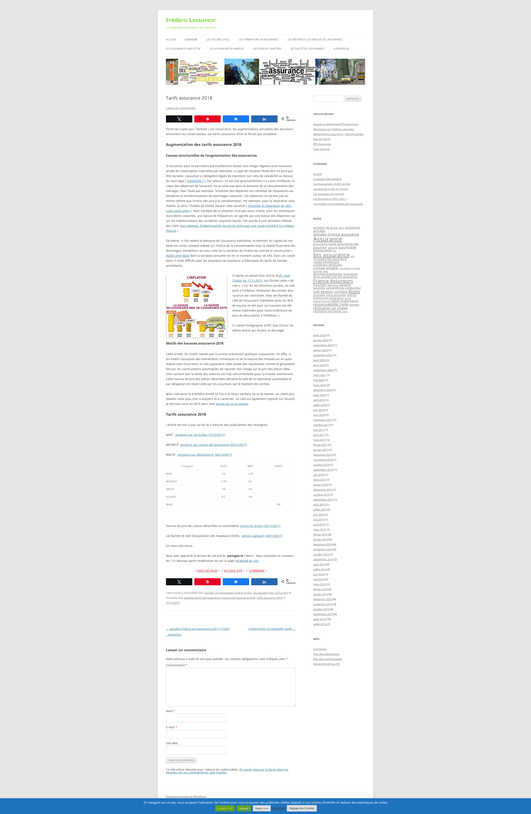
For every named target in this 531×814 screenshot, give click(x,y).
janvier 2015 (320, 539)
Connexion (320, 649)
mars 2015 (319, 529)
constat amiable (325, 268)
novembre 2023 (322, 355)
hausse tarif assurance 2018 (238, 598)
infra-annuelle (336, 295)
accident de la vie (325, 228)
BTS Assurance (322, 144)
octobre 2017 (321, 425)
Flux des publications (326, 654)
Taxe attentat (321, 149)
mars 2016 (319, 480)
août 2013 (319, 619)
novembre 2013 (322, 604)
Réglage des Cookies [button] (301, 808)
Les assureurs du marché (227, 48)
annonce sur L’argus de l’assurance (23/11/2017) (213, 445)
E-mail (171, 727)
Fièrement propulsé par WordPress (186, 796)
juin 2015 (318, 514)
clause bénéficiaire (326, 262)
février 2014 (320, 589)
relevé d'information (345, 301)
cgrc (353, 256)
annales (319, 231)
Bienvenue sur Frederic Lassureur (333, 129)
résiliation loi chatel (330, 308)
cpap (325, 271)
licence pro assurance (328, 298)
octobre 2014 (321, 554)
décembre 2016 (322, 455)
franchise (319, 285)
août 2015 (319, 504)
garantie (345, 285)
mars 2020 (319, 385)
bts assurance (331, 255)
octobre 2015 (321, 494)
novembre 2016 (322, 460)
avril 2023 (319, 365)
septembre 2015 (323, 499)
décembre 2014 (322, 544)
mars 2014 (319, 584)
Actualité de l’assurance (307, 48)
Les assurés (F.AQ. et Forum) (270, 593)
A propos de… (342, 48)
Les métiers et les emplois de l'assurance (338, 204)
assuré (332, 247)
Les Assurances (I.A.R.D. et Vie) (233, 593)
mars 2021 (319, 375)
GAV (316, 292)
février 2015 (320, 534)
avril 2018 (319, 415)
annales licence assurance (336, 234)
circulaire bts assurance (330, 259)
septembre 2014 (323, 559)
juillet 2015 (319, 509)
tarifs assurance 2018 (269, 598)
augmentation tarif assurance (202, 598)
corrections (345, 268)
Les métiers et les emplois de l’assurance (315, 39)
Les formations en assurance (259, 39)
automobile (347, 247)
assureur (320, 247)
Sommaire (190, 39)
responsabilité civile (330, 304)
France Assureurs (333, 280)
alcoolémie (352, 228)
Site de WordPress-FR (326, 664)
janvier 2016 (320, 484)
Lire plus (278, 808)
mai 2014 (318, 579)
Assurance (327, 239)
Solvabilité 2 (195, 181)
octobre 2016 (321, 465)
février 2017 (320, 445)
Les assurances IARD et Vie (183, 48)
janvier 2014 (320, 594)
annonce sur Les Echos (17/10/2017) (200, 435)
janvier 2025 (320, 340)
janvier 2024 (320, 350)
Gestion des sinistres (267, 48)
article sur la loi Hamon (232, 404)
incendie (319, 295)
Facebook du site (246, 561)
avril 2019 (319, 400)
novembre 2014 (322, 549)
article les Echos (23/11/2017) (260, 526)
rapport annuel (321, 301)
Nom (170, 711)
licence (352, 295)
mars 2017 (319, 440)
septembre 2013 (323, 614)
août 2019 (319, 395)
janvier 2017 (320, 450)
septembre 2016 (323, 470)
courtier (317, 271)
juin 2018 (318, 410)
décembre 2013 (322, 599)
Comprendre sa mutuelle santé (272, 629)
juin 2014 (318, 574)
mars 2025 (319, 335)
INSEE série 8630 (177, 256)
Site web (172, 743)
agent (341, 227)
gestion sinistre (334, 291)
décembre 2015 (322, 489)
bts (334, 250)
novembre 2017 (322, 420)
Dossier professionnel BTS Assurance (335, 124)
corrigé (356, 268)
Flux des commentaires (327, 659)
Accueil (171, 39)
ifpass (354, 291)
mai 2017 (318, 430)
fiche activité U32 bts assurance (335, 277)
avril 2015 (319, 524)
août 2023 (319, 360)
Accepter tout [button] (225, 808)
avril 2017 (319, 435)
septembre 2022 (323, 370)
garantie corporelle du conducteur (337, 288)
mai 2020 (318, 380)
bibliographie (322, 250)
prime (348, 298)
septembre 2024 (323, 345)
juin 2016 (318, 475)
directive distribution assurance (335, 274)
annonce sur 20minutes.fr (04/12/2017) (205, 455)
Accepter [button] (243, 808)
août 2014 (319, 564)
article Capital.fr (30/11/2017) (262, 536)
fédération (333, 285)
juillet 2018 (319, 405)
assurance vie (347, 244)
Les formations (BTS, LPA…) (330, 199)
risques (354, 305)
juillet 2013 (319, 624)
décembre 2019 (322, 390)
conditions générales (327, 265)
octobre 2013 (321, 609)
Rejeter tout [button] (261, 808)
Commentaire (176, 665)
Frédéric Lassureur (191, 20)
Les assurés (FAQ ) (218, 39)
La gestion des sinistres (327, 179)
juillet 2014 (319, 569)
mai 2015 (318, 519)
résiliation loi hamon (327, 311)
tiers (345, 311)
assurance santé (324, 244)
